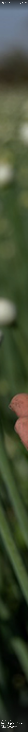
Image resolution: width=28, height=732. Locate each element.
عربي (20, 2)
